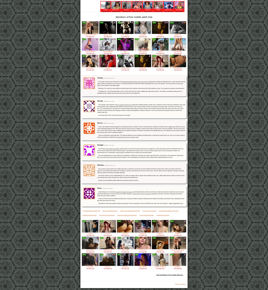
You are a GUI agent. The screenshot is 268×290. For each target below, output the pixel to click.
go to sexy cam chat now (149, 211)
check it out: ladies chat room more (127, 215)
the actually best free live (124, 105)
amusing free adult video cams (124, 192)
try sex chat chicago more (146, 215)
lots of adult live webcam (112, 149)
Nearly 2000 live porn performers (142, 194)
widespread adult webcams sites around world (135, 81)
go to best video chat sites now (91, 211)
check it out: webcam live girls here (130, 211)
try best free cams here (162, 215)
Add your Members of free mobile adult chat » (169, 275)
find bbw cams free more (90, 215)
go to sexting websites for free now (168, 211)
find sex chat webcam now (110, 211)
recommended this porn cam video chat (127, 137)
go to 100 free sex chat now (107, 215)
